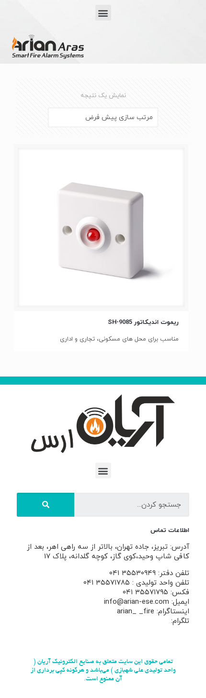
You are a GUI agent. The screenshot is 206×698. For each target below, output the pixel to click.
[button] (103, 13)
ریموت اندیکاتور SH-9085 (143, 322)
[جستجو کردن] (45, 505)
